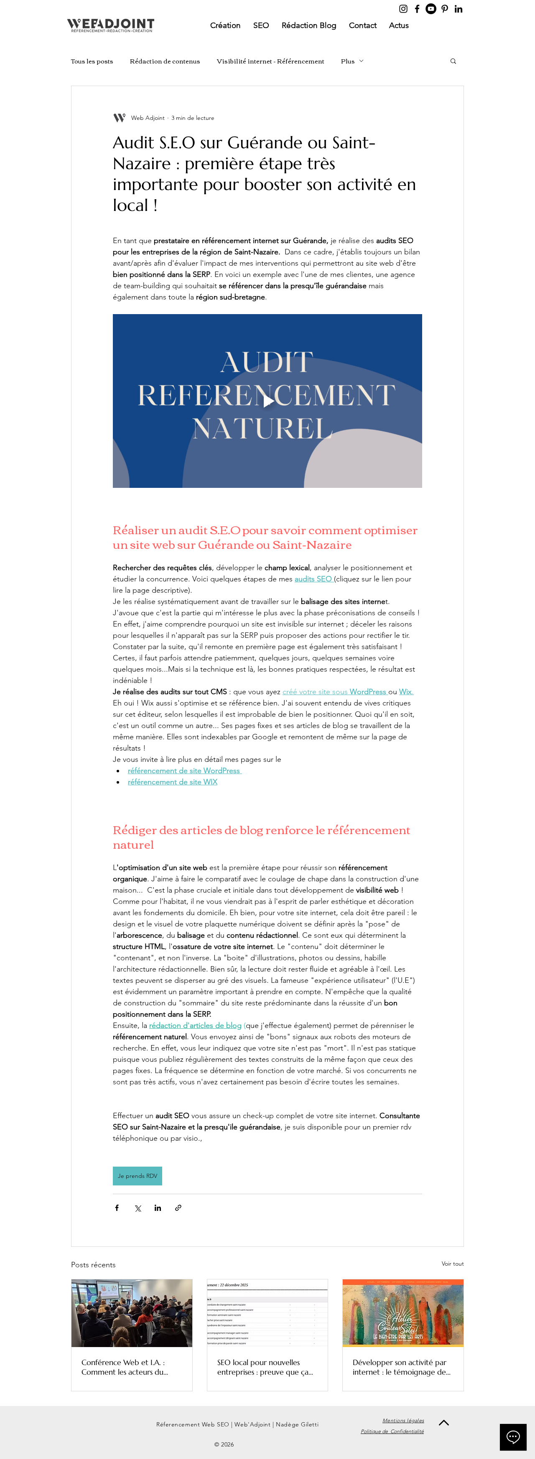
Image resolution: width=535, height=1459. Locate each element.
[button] (453, 60)
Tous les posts (92, 60)
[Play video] (267, 401)
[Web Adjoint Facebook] (417, 8)
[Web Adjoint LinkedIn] (458, 8)
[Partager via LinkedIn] (158, 1208)
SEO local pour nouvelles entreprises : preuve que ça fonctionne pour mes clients (264, 1367)
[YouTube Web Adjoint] (430, 8)
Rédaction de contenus (165, 60)
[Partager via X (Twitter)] (137, 1208)
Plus (348, 60)
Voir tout (453, 1263)
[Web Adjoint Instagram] (403, 8)
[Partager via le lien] (178, 1208)
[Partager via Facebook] (117, 1208)
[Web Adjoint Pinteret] (444, 8)
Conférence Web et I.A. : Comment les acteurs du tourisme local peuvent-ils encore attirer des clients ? (126, 1367)
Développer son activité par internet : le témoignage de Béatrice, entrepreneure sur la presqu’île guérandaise (403, 1367)
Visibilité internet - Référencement (270, 60)
